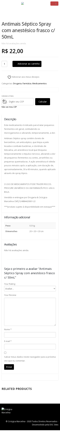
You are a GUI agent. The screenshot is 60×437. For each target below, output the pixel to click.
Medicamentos (39, 83)
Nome (8, 329)
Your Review (10, 295)
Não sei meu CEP (9, 107)
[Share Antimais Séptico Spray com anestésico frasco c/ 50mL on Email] (47, 90)
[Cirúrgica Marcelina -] (30, 5)
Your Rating (9, 283)
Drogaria (17, 83)
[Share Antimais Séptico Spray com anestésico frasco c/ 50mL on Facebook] (11, 90)
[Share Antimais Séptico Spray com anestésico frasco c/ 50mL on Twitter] (29, 90)
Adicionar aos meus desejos (25, 76)
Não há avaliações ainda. (14, 43)
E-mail (8, 341)
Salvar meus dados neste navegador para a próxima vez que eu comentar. (30, 358)
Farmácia (27, 83)
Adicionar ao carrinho (29, 63)
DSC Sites (54, 424)
